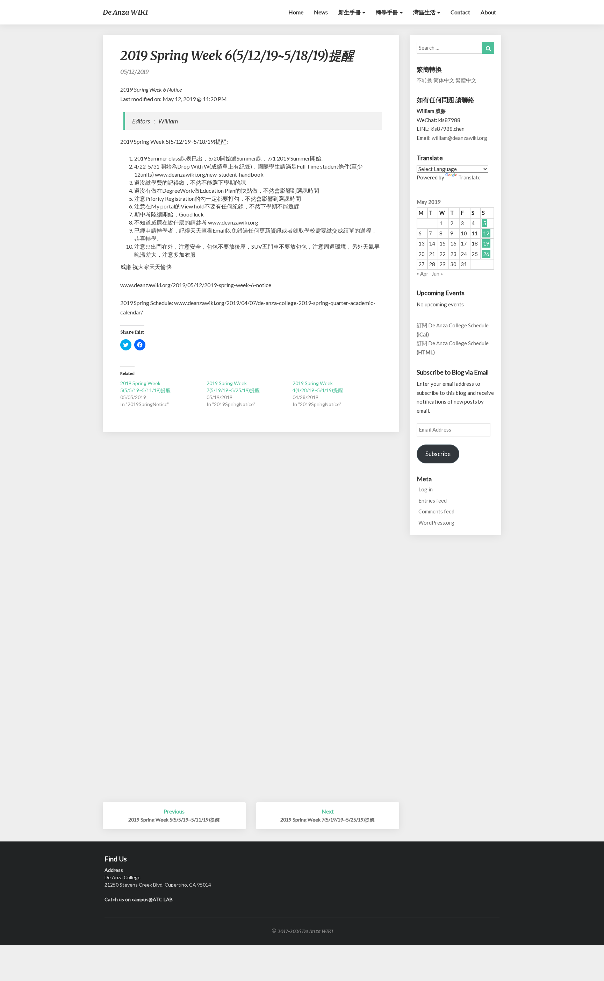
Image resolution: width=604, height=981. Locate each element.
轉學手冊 (387, 12)
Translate (469, 177)
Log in (425, 489)
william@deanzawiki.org (459, 138)
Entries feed (432, 500)
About (488, 12)
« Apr (423, 273)
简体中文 (443, 80)
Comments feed (436, 511)
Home (295, 12)
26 (486, 254)
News (321, 12)
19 (486, 243)
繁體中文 (465, 80)
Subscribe (438, 453)
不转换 (424, 80)
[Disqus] (251, 532)
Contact (460, 12)
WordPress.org (436, 522)
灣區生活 (425, 12)
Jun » (437, 273)
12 (486, 233)
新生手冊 (350, 12)
